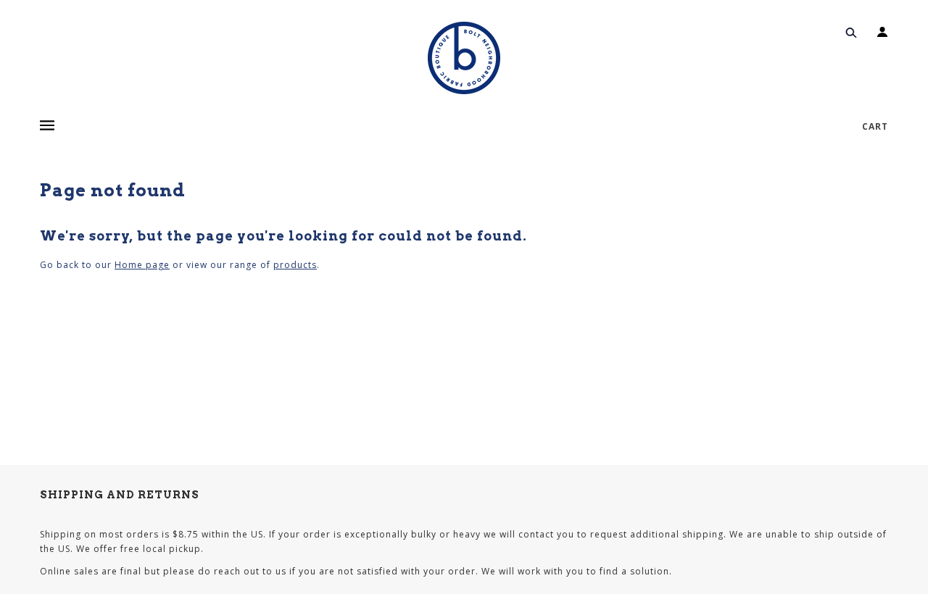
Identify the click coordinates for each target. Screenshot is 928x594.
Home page (142, 265)
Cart (875, 126)
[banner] (464, 58)
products (295, 265)
